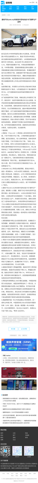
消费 (32, 8)
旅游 (21, 473)
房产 (32, 7)
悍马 (19, 335)
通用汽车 (25, 335)
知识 (12, 475)
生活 (3, 10)
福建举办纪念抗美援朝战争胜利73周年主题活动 (17, 409)
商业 (25, 7)
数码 (10, 8)
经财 (17, 473)
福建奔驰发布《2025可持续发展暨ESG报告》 (16, 412)
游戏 (18, 8)
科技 (18, 7)
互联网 (4, 8)
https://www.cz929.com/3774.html (11, 321)
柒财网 (3, 15)
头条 (10, 7)
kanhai (8, 355)
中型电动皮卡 (13, 335)
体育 (25, 8)
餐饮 (21, 475)
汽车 (25, 475)
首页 (3, 7)
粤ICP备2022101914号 (20, 478)
